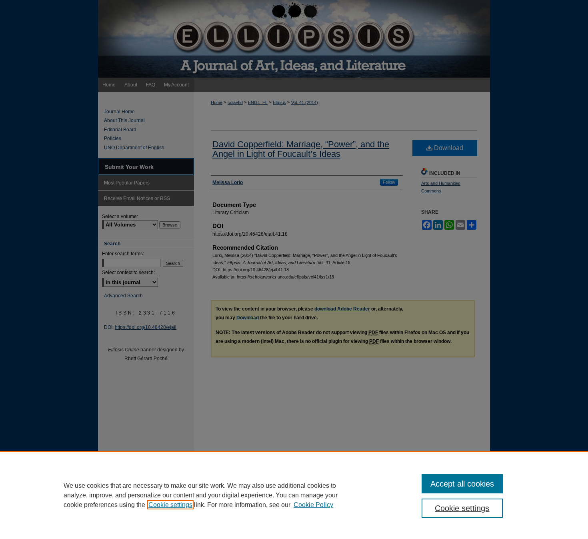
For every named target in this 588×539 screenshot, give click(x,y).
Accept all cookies (462, 483)
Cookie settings (170, 504)
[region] (294, 495)
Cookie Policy (313, 504)
